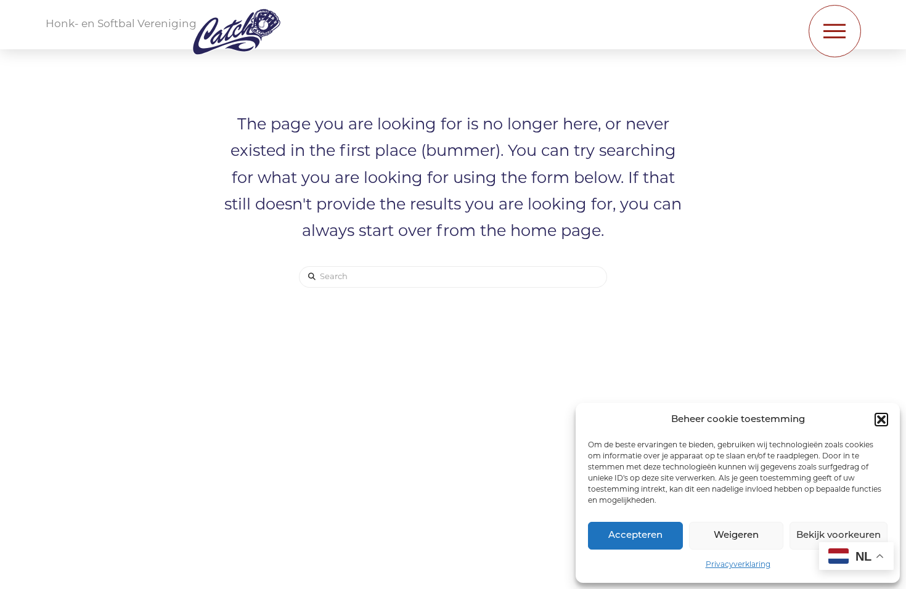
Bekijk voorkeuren (838, 535)
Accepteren (635, 535)
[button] (881, 419)
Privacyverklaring (738, 565)
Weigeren (736, 535)
